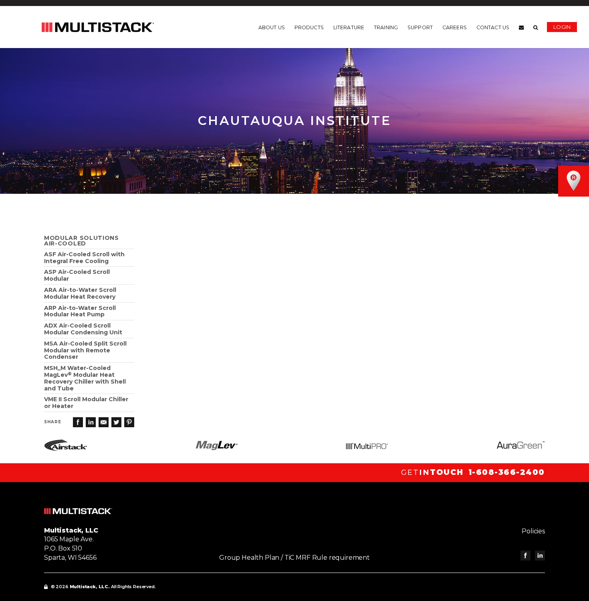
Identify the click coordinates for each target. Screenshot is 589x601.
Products (309, 27)
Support (420, 27)
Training (386, 27)
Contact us (492, 27)
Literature (348, 27)
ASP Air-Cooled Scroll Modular (77, 275)
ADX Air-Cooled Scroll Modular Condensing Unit (83, 329)
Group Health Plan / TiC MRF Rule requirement (294, 557)
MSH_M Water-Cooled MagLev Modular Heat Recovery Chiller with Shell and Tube (85, 378)
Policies (533, 531)
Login (562, 27)
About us (271, 27)
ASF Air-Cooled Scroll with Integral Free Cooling (84, 258)
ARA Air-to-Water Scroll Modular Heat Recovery (80, 293)
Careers (454, 27)
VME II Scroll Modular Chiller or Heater (86, 403)
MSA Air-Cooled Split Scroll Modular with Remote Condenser (85, 350)
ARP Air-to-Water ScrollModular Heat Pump (80, 311)
